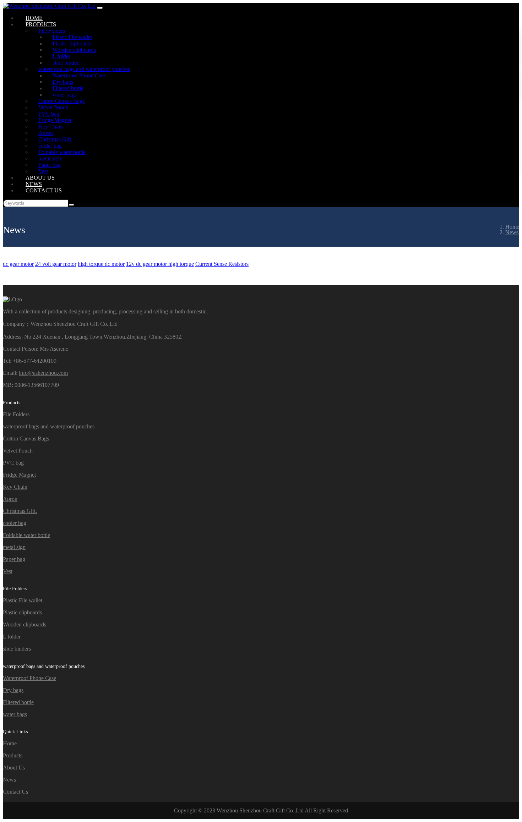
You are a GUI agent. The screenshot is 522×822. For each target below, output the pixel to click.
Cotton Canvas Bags (26, 438)
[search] (71, 205)
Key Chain (15, 487)
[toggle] (100, 8)
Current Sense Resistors (222, 264)
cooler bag (14, 523)
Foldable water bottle (26, 535)
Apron (10, 499)
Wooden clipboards (24, 624)
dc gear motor (18, 264)
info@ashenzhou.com (43, 373)
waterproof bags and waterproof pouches (48, 426)
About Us (14, 768)
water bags (15, 714)
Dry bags (13, 690)
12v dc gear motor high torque (160, 264)
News (9, 780)
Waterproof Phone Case (29, 678)
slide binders (17, 649)
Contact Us (44, 190)
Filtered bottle (18, 702)
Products (12, 755)
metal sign (14, 547)
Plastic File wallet (22, 600)
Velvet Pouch (18, 451)
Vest (7, 571)
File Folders (16, 414)
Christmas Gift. (20, 511)
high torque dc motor (101, 264)
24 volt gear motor (55, 264)
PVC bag (13, 463)
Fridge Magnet (19, 475)
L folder (12, 637)
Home (10, 743)
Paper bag (14, 559)
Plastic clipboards (22, 612)
